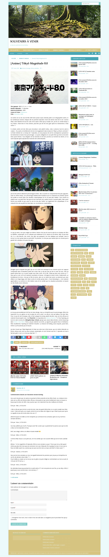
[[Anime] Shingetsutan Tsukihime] (74, 159)
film (81, 269)
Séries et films (43, 50)
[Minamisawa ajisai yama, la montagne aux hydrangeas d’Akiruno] (74, 116)
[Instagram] (99, 53)
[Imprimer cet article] (39, 337)
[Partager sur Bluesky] (60, 337)
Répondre (15, 477)
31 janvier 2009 (83, 229)
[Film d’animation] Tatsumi (86, 183)
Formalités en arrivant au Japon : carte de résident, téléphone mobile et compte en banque (88, 219)
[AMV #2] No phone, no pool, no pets (38, 377)
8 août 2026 (82, 73)
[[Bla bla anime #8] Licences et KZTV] (74, 211)
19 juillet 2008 (83, 237)
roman (86, 285)
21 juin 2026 (82, 126)
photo (94, 282)
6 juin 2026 (82, 147)
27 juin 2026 (82, 119)
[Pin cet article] (29, 337)
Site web (13, 512)
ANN (22, 114)
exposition (86, 266)
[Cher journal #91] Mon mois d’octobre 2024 (87, 134)
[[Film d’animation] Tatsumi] (74, 185)
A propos (19, 53)
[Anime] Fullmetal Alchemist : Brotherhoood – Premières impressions (59, 377)
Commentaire (14, 490)
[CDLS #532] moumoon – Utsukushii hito (86, 89)
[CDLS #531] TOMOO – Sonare (87, 106)
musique (82, 275)
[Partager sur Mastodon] (49, 337)
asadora (73, 256)
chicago (84, 262)
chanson (90, 259)
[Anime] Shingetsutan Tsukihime (88, 157)
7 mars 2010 (16, 68)
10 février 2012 (83, 185)
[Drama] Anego (83, 228)
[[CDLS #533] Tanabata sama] (74, 73)
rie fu (79, 285)
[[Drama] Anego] (74, 229)
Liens (26, 53)
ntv (84, 282)
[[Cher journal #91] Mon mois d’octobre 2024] (74, 135)
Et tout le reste (91, 50)
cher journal (75, 262)
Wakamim (24, 112)
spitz (82, 288)
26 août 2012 (83, 223)
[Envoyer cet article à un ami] (34, 337)
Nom (12, 502)
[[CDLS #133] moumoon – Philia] (74, 167)
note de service (75, 282)
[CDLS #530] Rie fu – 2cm (86, 124)
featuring (74, 269)
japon (86, 272)
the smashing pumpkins (78, 291)
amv (86, 253)
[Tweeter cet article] (18, 337)
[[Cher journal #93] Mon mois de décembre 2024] (74, 81)
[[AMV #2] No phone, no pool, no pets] (39, 367)
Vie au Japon (14, 50)
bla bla (88, 256)
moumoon (74, 275)
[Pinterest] (95, 53)
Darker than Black (19, 322)
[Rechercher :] (90, 3)
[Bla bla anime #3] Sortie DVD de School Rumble (18, 377)
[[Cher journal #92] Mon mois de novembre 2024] (74, 99)
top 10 (73, 294)
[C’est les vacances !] (74, 202)
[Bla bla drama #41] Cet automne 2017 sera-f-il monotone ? (88, 192)
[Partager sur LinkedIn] (23, 337)
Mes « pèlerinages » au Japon (57, 545)
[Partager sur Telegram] (55, 337)
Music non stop (28, 50)
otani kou (25, 342)
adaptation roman (77, 253)
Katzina (19, 388)
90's (72, 250)
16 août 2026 (83, 66)
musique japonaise (76, 278)
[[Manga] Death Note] (74, 176)
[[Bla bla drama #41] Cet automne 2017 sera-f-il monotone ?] (74, 193)
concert (91, 262)
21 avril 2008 (83, 202)
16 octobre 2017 (83, 195)
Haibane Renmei (51, 318)
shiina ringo (75, 288)
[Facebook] (92, 53)
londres (93, 272)
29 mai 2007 (82, 159)
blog (83, 259)
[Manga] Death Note (84, 174)
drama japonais (75, 266)
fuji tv (73, 272)
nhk (86, 278)
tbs (87, 288)
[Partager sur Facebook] (13, 337)
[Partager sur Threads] (65, 337)
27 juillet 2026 (83, 92)
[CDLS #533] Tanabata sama (87, 71)
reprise (73, 285)
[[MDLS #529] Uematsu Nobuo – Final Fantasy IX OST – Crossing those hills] (74, 143)
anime (16, 342)
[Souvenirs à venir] (54, 37)
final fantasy (89, 269)
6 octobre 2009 (83, 176)
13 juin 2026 (82, 136)
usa (90, 294)
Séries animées (35, 68)
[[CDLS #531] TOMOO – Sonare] (74, 107)
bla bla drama (75, 259)
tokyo (89, 291)
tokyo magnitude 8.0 (37, 342)
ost (88, 282)
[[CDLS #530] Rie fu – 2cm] (74, 126)
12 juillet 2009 (83, 212)
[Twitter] (89, 53)
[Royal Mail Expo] (74, 237)
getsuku (79, 272)
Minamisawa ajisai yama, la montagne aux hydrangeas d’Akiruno (86, 116)
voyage (73, 297)
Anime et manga (58, 50)
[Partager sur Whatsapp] (44, 337)
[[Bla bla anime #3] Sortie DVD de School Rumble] (20, 367)
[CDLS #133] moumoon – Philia (87, 166)
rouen (92, 285)
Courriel (13, 507)
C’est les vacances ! (84, 200)
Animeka (17, 114)
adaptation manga (81, 250)
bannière (81, 256)
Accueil (12, 53)
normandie (92, 278)
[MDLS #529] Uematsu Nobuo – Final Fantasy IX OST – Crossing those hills (88, 143)
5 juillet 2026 (83, 108)
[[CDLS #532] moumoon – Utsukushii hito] (74, 90)
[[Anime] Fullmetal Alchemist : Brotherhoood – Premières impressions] (59, 367)
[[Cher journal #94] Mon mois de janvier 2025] (74, 64)
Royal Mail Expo (83, 235)
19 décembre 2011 (84, 168)
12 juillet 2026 (83, 100)
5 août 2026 (82, 83)
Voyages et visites (75, 50)
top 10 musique (81, 294)
